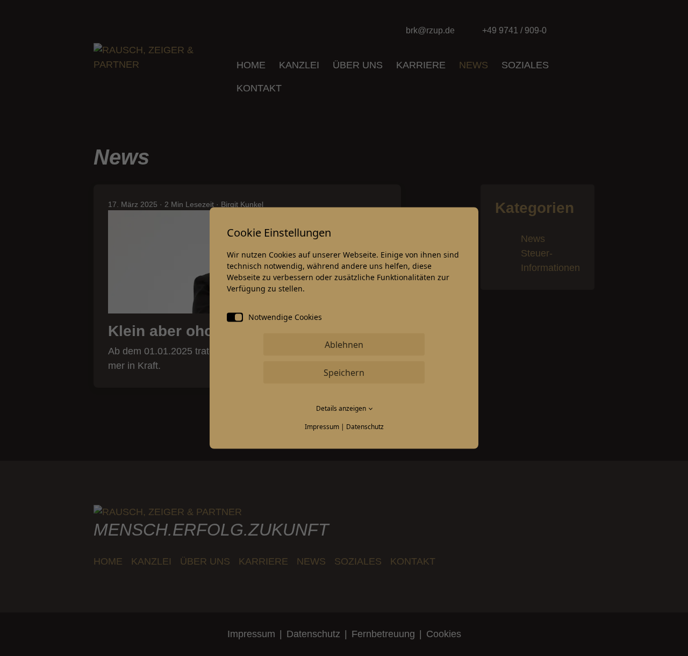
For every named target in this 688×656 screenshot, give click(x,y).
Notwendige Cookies (285, 317)
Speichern (344, 373)
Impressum (322, 426)
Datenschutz (365, 426)
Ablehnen (344, 345)
